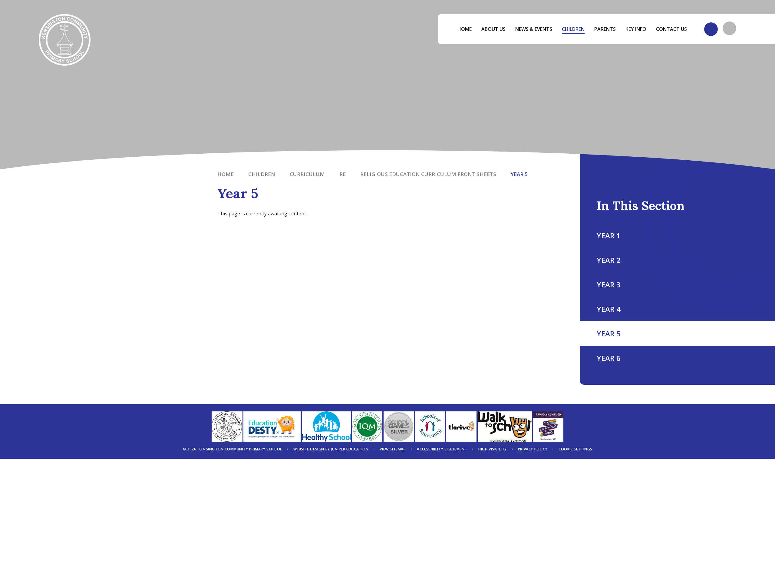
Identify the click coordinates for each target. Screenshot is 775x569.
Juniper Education (349, 449)
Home (225, 174)
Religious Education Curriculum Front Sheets (428, 174)
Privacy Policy (532, 449)
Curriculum (307, 174)
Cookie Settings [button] (575, 449)
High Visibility (492, 449)
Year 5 (519, 174)
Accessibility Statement (442, 449)
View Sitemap (393, 449)
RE (342, 174)
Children (261, 174)
